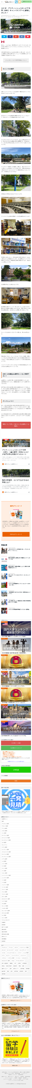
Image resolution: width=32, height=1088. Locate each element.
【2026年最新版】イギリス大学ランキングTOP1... (13, 686)
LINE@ (16, 770)
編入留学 (3, 971)
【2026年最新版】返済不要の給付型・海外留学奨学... (14, 653)
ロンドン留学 (4, 917)
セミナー (8, 955)
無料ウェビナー (5, 968)
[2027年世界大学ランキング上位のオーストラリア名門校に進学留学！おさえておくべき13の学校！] (16, 728)
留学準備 (16, 16)
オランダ (3, 950)
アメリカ (11, 947)
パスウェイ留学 (11, 958)
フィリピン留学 (5, 887)
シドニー (19, 952)
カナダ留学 (13, 15)
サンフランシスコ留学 (6, 856)
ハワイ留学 (4, 882)
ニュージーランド (15, 955)
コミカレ (3, 952)
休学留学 (3, 924)
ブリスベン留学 (5, 894)
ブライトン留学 (5, 889)
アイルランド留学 (5, 823)
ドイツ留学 (4, 870)
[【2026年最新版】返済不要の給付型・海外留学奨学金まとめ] (16, 645)
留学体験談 (4, 938)
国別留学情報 (27, 1076)
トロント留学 (4, 873)
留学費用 (27, 968)
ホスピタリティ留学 (6, 898)
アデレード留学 (5, 826)
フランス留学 (4, 891)
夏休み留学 (4, 929)
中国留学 (3, 922)
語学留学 (3, 941)
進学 (26, 971)
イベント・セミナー (9, 1077)
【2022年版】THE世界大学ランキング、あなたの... (13, 669)
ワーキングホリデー (6, 920)
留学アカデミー (11, 1076)
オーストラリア (10, 950)
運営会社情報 (17, 1073)
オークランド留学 (5, 835)
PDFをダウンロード (16, 534)
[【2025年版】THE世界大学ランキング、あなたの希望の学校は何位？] (16, 695)
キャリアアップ (23, 950)
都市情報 (3, 973)
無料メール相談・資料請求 (25, 1072)
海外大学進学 (26, 15)
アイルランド (4, 947)
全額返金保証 (20, 1074)
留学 (13, 16)
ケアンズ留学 (4, 847)
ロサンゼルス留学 (5, 913)
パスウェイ (4, 958)
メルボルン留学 (5, 908)
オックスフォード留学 (6, 840)
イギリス (16, 947)
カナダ (4, 16)
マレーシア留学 (5, 905)
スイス (3, 955)
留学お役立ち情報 (5, 934)
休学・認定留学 (5, 963)
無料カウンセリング (17, 747)
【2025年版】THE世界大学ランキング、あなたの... (13, 702)
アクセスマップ (15, 1031)
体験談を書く (15, 1065)
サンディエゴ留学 (5, 854)
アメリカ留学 (4, 828)
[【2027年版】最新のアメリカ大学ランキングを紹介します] (16, 628)
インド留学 (4, 833)
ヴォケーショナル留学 (7, 1079)
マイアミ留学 (4, 901)
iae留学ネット (5, 819)
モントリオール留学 (6, 910)
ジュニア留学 (26, 952)
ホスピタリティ (25, 958)
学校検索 (22, 1076)
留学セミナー (4, 936)
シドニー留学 (4, 863)
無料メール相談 (17, 743)
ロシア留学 (4, 915)
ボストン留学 (4, 896)
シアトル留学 (4, 858)
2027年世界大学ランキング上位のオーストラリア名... (14, 735)
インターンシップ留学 (24, 947)
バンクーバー (23, 955)
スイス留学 (4, 866)
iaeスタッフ (21, 16)
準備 (20, 966)
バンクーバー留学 (19, 15)
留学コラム (17, 1076)
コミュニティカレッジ (11, 952)
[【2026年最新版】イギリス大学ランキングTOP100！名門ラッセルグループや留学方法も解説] (16, 678)
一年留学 (15, 1077)
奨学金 (3, 966)
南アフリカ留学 (5, 927)
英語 (8, 971)
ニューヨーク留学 (5, 877)
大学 (6, 16)
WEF (3, 821)
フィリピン (18, 958)
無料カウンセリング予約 (9, 1073)
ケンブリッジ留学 (5, 849)
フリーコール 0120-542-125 (13, 1072)
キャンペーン (4, 844)
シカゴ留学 (4, 861)
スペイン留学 (4, 868)
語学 (12, 971)
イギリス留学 (4, 830)
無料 (23, 966)
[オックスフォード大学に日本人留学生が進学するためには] (16, 711)
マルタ (13, 960)
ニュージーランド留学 (6, 875)
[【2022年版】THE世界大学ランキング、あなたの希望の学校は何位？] (16, 661)
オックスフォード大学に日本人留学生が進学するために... (14, 719)
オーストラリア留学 (6, 837)
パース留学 (4, 880)
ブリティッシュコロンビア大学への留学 (15, 1080)
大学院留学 (24, 963)
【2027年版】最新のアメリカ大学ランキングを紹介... (14, 636)
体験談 (11, 963)
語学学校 (16, 971)
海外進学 (9, 16)
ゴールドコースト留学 (6, 851)
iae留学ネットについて (12, 1074)
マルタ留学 (4, 903)
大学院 (19, 963)
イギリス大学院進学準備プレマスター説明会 (18, 609)
